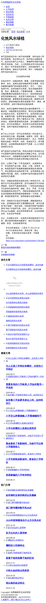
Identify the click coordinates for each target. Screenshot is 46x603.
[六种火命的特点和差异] (16, 565)
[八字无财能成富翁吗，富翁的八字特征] (23, 454)
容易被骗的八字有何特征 (19, 475)
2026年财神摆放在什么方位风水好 (23, 520)
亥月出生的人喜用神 (16, 533)
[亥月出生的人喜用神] (16, 528)
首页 (8, 7)
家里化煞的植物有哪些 (11, 247)
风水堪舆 (10, 12)
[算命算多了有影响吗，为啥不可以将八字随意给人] (25, 438)
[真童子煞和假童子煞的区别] (18, 553)
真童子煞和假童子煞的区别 (20, 558)
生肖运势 (10, 19)
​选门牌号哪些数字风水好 (19, 508)
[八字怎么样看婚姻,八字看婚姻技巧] (22, 411)
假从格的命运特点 (15, 583)
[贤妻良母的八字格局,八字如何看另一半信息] (25, 379)
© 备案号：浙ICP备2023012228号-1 (16, 600)
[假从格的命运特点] (15, 578)
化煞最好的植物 (8, 254)
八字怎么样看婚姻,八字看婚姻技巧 (23, 416)
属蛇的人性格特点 (15, 545)
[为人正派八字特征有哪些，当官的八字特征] (25, 361)
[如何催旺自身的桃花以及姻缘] (19, 490)
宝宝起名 (10, 14)
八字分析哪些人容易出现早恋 (21, 428)
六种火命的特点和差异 (17, 570)
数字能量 (10, 25)
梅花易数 (10, 22)
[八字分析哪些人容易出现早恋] (19, 423)
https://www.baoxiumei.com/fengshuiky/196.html (25, 241)
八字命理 (10, 9)
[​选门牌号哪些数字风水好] (17, 502)
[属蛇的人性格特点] (15, 540)
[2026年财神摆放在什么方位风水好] (21, 515)
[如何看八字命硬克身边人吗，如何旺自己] (24, 395)
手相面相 (10, 17)
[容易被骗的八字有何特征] (17, 470)
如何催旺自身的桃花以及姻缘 (21, 495)
